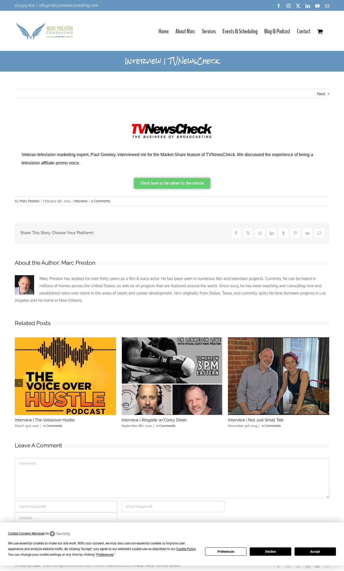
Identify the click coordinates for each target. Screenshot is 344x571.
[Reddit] (259, 233)
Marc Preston (30, 201)
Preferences (225, 552)
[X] (298, 6)
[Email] (327, 6)
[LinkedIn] (308, 6)
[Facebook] (279, 6)
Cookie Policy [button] (186, 549)
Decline (270, 552)
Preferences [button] (104, 555)
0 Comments (100, 201)
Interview (81, 201)
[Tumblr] (283, 233)
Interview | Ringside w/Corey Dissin (154, 420)
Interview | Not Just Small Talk (256, 420)
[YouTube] (317, 6)
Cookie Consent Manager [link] (26, 533)
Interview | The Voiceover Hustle (45, 420)
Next (321, 94)
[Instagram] (288, 6)
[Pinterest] (295, 233)
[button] (19, 383)
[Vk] (307, 233)
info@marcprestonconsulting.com (68, 5)
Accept (315, 552)
